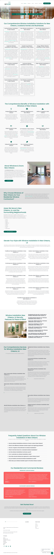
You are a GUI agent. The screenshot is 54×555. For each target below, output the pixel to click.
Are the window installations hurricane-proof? (20, 452)
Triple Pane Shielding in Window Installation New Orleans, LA (36, 324)
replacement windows (12, 40)
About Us (36, 3)
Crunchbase (5, 542)
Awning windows (6, 31)
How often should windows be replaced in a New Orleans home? (24, 456)
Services (25, 3)
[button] (26, 3)
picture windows (7, 68)
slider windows (41, 66)
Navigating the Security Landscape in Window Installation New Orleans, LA (37, 315)
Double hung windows (23, 49)
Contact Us (40, 3)
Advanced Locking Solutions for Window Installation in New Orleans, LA (38, 331)
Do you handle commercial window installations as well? (22, 458)
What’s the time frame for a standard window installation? (23, 450)
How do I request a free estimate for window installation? (22, 447)
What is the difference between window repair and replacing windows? (26, 445)
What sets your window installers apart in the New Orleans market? (25, 460)
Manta (4, 537)
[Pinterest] (10, 546)
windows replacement (23, 148)
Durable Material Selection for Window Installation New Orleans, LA (37, 318)
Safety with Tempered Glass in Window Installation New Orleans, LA (37, 327)
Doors (33, 3)
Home (22, 3)
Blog (36, 527)
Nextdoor (4, 541)
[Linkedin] (8, 546)
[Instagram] (6, 546)
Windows (29, 3)
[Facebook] (4, 546)
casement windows (8, 49)
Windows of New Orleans (28, 196)
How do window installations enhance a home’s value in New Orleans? (26, 443)
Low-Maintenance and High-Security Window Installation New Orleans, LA (37, 334)
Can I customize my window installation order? (20, 454)
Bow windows (22, 31)
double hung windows (31, 131)
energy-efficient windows (41, 49)
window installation (31, 114)
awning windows (6, 41)
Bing (4, 544)
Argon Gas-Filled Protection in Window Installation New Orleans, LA (37, 321)
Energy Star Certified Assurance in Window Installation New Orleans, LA (38, 337)
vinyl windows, (29, 84)
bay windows (41, 31)
